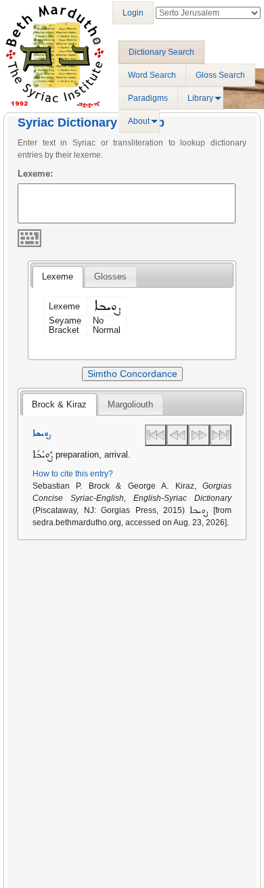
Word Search (152, 75)
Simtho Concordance (132, 373)
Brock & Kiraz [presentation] (59, 404)
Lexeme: (35, 174)
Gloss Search (220, 75)
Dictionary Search (161, 52)
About (139, 121)
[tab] (57, 277)
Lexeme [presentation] (57, 276)
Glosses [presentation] (110, 276)
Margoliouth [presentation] (130, 404)
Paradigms (148, 98)
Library (200, 98)
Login (133, 13)
